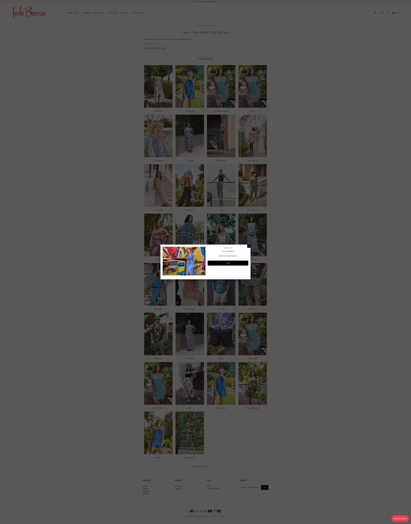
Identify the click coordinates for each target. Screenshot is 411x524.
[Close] (249, 246)
